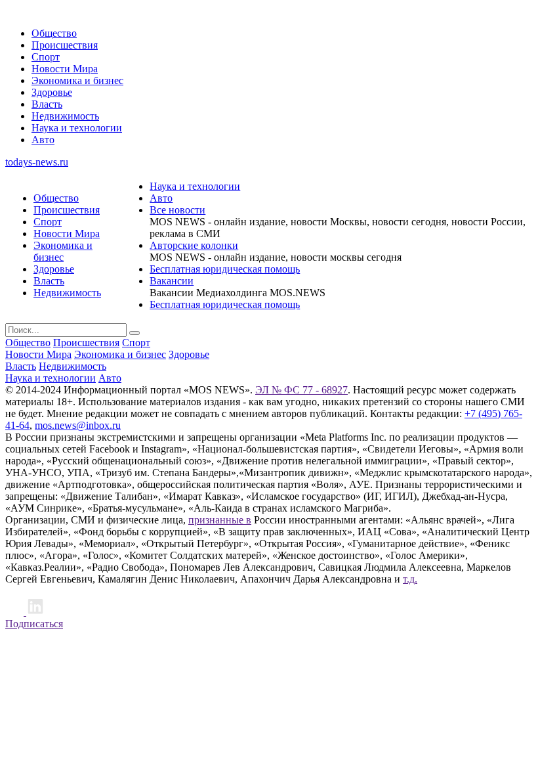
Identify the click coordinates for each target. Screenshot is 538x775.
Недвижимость (65, 116)
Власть (46, 104)
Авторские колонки (194, 245)
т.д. (410, 579)
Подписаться (34, 623)
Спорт (45, 56)
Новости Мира (64, 68)
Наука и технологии (76, 127)
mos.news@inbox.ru (78, 425)
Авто (42, 139)
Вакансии (172, 280)
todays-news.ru (36, 161)
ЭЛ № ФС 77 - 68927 (301, 389)
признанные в (219, 519)
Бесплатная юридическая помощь (225, 269)
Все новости (177, 209)
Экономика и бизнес (77, 80)
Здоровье (51, 92)
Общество (54, 33)
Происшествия (64, 45)
